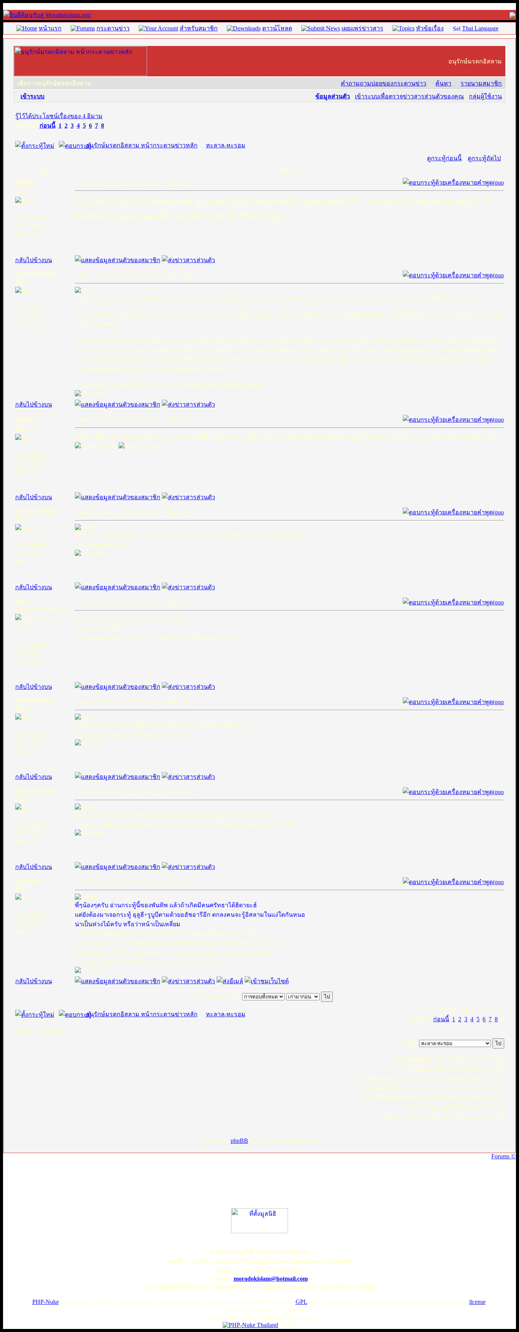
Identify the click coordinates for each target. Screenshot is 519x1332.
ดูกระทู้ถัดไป (484, 158)
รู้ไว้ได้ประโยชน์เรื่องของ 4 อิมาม (59, 116)
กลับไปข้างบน (33, 260)
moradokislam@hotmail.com (271, 1278)
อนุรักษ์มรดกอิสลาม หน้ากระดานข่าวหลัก (142, 145)
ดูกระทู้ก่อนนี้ (444, 158)
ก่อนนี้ (47, 125)
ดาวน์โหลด (277, 28)
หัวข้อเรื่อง (430, 28)
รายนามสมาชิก (481, 83)
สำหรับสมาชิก (199, 28)
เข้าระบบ (32, 96)
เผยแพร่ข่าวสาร (362, 28)
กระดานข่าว (113, 28)
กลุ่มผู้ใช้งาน (485, 96)
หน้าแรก (50, 28)
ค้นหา (443, 83)
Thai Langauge (480, 28)
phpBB (239, 1140)
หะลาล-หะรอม (225, 145)
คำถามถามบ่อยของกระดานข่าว (383, 83)
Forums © (503, 1156)
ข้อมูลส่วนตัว (332, 96)
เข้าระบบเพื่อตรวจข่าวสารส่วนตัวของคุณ (409, 96)
